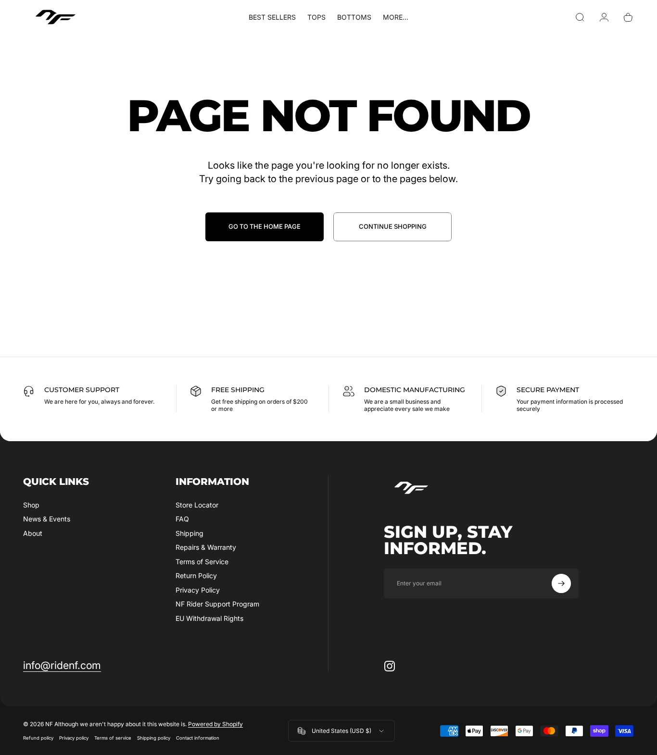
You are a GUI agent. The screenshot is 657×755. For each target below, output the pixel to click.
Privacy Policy (198, 590)
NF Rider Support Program (217, 604)
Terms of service (112, 738)
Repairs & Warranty (206, 547)
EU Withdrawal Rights (209, 618)
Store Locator (197, 505)
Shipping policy (153, 738)
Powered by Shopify (215, 724)
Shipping (189, 533)
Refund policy (38, 738)
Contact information (197, 738)
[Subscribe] (561, 583)
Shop (31, 505)
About (32, 533)
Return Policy (196, 575)
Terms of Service (202, 561)
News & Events (46, 519)
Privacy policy (73, 738)
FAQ (182, 519)
